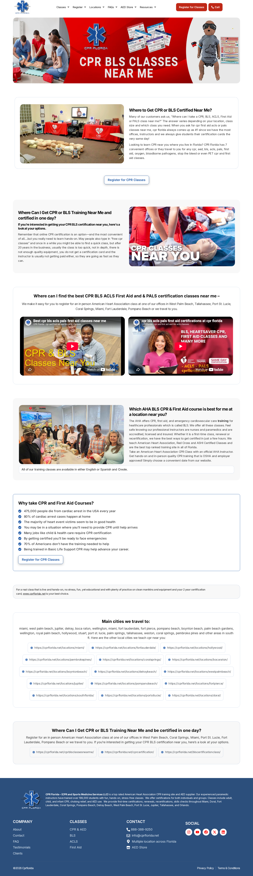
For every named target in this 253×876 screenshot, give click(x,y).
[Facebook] (206, 832)
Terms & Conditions (229, 868)
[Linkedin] (223, 832)
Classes (61, 7)
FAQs (111, 7)
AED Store (127, 7)
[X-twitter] (214, 832)
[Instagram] (188, 832)
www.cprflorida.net (34, 593)
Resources (146, 7)
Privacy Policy (205, 868)
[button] (63, 7)
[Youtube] (197, 832)
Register (78, 7)
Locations (95, 7)
